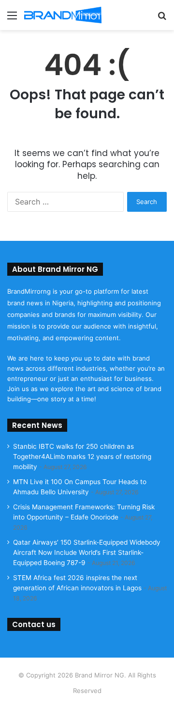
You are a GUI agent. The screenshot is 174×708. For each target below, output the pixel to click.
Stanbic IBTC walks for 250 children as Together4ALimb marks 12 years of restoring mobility (82, 456)
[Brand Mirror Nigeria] (63, 15)
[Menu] (12, 19)
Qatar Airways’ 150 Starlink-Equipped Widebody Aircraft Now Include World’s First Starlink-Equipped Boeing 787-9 (86, 552)
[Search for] (162, 19)
